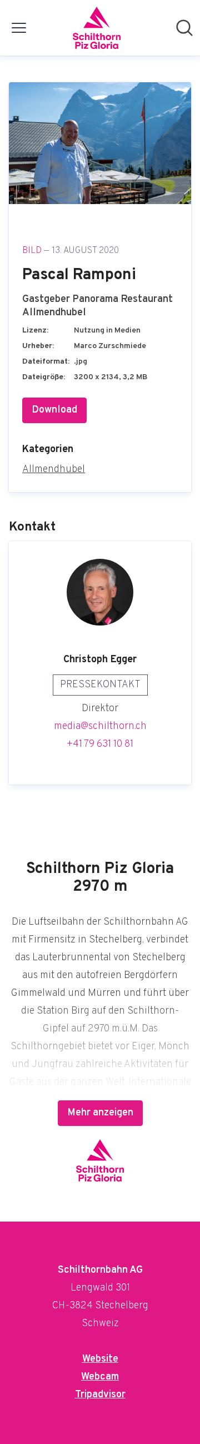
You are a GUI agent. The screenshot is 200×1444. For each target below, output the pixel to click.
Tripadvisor (100, 1394)
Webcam (100, 1377)
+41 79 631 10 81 (100, 744)
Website (100, 1359)
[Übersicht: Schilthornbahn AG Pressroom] (97, 28)
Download (54, 410)
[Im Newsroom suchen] (184, 28)
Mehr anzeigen (100, 1112)
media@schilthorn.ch (100, 726)
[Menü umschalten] (19, 27)
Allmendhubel (53, 469)
